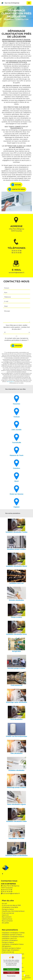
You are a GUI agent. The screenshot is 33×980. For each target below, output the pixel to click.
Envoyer (18, 345)
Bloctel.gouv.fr (10, 381)
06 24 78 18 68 (16, 252)
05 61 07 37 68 (16, 251)
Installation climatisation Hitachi (13, 936)
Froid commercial (8, 913)
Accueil (18, 185)
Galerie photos (7, 919)
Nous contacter (7, 921)
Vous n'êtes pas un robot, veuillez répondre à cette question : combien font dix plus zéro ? (16, 327)
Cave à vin (5, 915)
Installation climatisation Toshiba (13, 932)
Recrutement (7, 917)
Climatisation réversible (10, 907)
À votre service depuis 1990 (11, 905)
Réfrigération (6, 946)
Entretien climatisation (10, 940)
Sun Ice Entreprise (12, 3)
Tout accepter (11, 969)
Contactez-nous (18, 189)
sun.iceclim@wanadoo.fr (16, 272)
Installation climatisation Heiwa (12, 944)
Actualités (5, 923)
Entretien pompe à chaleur (11, 948)
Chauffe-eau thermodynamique (13, 911)
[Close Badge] (24, 975)
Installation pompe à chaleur (12, 934)
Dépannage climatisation (10, 950)
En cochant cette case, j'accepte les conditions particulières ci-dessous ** (16, 339)
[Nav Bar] (29, 3)
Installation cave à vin (9, 938)
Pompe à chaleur (8, 909)
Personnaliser (11, 976)
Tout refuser (11, 972)
